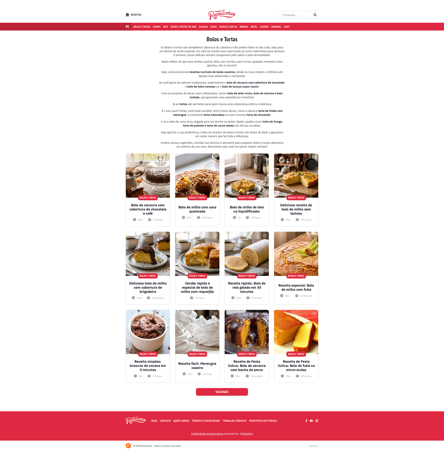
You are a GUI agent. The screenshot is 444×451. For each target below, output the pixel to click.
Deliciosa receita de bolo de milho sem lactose (296, 209)
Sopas (213, 26)
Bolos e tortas (142, 26)
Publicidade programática (207, 433)
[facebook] (306, 420)
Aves (165, 26)
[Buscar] (315, 14)
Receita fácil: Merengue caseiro (197, 365)
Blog (154, 421)
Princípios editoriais (263, 421)
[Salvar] (166, 158)
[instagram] (316, 420)
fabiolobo (313, 445)
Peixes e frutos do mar (184, 26)
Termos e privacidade (206, 421)
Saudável (276, 26)
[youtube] (311, 421)
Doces (254, 26)
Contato (165, 421)
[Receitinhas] (222, 15)
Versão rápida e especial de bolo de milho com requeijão (197, 287)
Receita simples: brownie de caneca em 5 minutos (148, 365)
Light (287, 26)
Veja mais (222, 392)
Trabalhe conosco (235, 421)
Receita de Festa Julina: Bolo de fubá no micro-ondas (296, 365)
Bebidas (244, 26)
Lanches (264, 26)
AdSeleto (247, 433)
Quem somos (181, 421)
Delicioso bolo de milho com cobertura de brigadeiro (148, 287)
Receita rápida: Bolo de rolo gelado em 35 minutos (247, 287)
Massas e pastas (228, 26)
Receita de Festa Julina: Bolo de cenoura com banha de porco (247, 365)
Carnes (157, 26)
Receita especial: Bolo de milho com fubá (296, 287)
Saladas (203, 26)
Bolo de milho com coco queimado (197, 209)
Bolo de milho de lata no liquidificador (247, 209)
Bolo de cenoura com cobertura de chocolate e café (147, 209)
